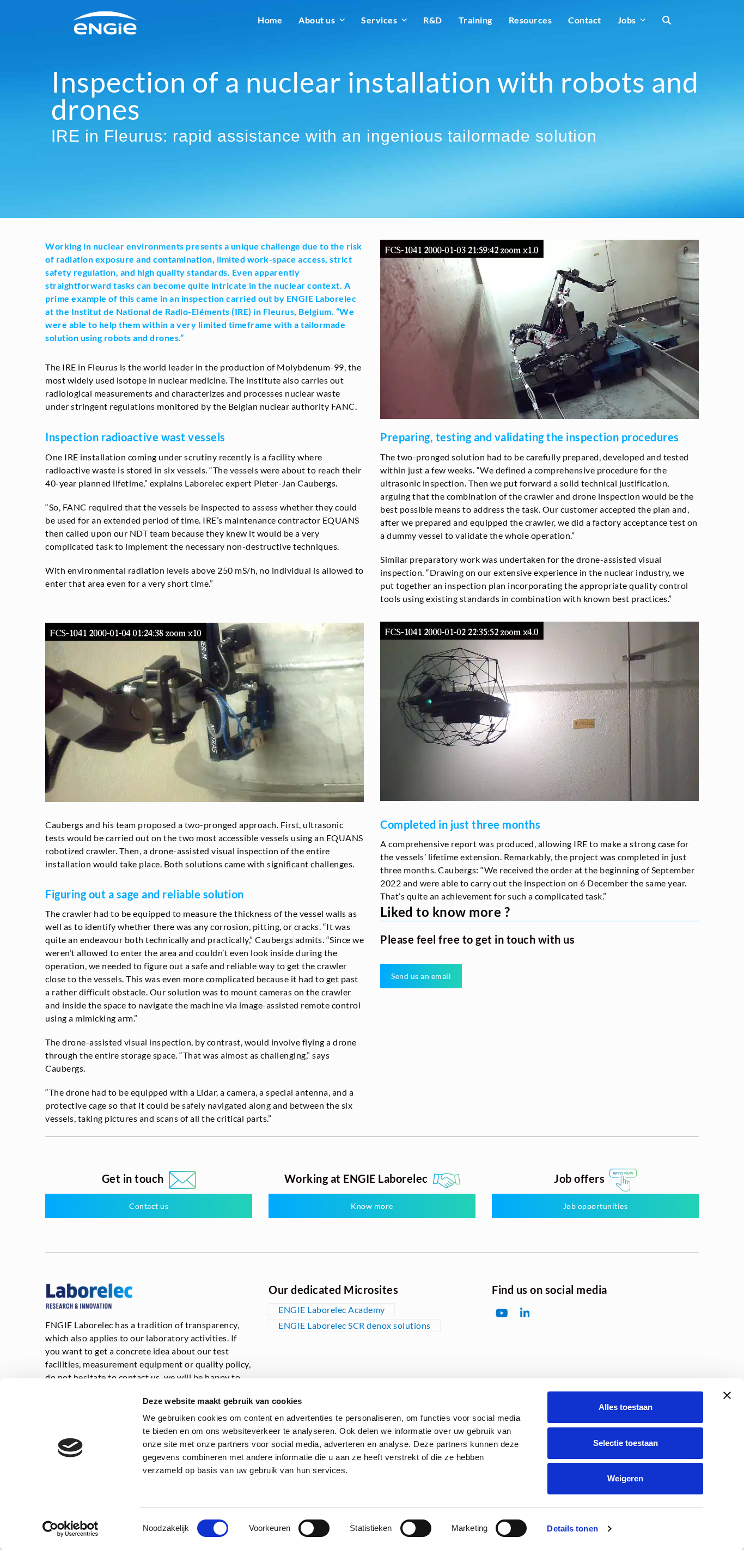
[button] (666, 20)
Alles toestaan (625, 1407)
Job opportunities (595, 1206)
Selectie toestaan (625, 1443)
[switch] (314, 1528)
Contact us (148, 1206)
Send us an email (421, 976)
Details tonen (572, 1528)
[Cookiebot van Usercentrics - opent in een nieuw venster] (70, 1529)
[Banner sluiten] (727, 1395)
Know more (372, 1206)
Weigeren (625, 1478)
